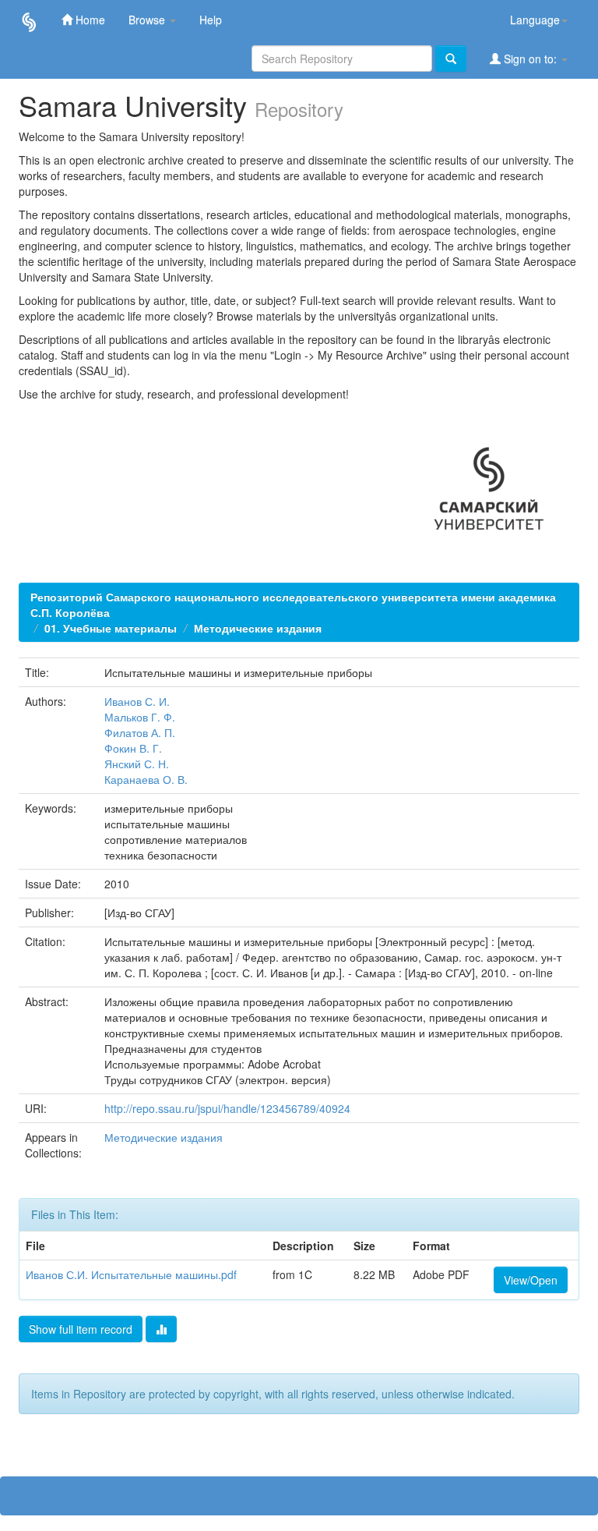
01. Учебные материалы (110, 628)
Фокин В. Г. (133, 748)
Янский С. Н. (136, 763)
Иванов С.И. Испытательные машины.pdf (131, 1274)
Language (535, 19)
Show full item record (80, 1329)
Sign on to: (530, 58)
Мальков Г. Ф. (139, 717)
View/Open (531, 1280)
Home (88, 19)
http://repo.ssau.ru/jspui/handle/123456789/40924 (227, 1108)
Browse (148, 19)
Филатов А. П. (139, 732)
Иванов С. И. (137, 701)
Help (210, 19)
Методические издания (258, 628)
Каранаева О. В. (146, 779)
